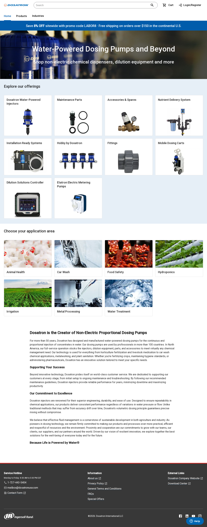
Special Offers (96, 499)
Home (7, 16)
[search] (152, 5)
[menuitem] (7, 17)
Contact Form (14, 492)
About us (93, 478)
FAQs (91, 493)
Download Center (177, 483)
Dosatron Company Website (184, 478)
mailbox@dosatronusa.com (22, 487)
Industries (38, 15)
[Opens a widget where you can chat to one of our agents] (195, 521)
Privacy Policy (96, 483)
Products (21, 16)
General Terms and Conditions (104, 488)
